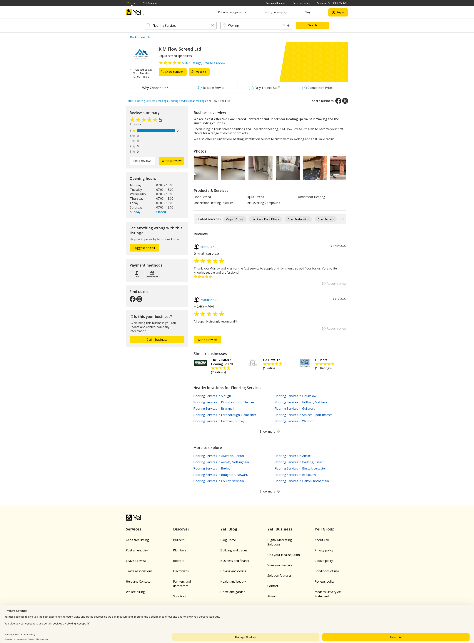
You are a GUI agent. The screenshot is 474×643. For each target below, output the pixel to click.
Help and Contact (138, 581)
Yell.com (131, 3)
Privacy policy (324, 550)
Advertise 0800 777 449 (332, 3)
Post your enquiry (276, 12)
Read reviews (142, 161)
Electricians (181, 571)
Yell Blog (228, 529)
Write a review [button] (171, 161)
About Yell (322, 540)
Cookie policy (324, 561)
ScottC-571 (208, 247)
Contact (272, 586)
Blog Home (228, 540)
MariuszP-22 (209, 300)
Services (133, 529)
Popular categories (230, 12)
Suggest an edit (144, 248)
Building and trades (233, 550)
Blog (307, 12)
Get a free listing (301, 3)
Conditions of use (327, 571)
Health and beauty (233, 581)
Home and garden (232, 592)
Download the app (276, 3)
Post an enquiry (137, 550)
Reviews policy (324, 581)
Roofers (178, 561)
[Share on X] (345, 101)
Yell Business (149, 3)
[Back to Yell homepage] (135, 12)
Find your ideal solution (283, 555)
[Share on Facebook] (338, 101)
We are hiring (135, 592)
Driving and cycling (233, 571)
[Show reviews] (144, 120)
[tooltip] (288, 25)
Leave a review (136, 561)
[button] (212, 25)
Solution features (279, 575)
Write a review (215, 63)
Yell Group (325, 529)
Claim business (157, 340)
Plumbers (179, 550)
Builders (179, 540)
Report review (336, 284)
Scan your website (280, 565)
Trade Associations (139, 571)
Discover (181, 529)
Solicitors (179, 596)
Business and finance (235, 561)
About (271, 596)
